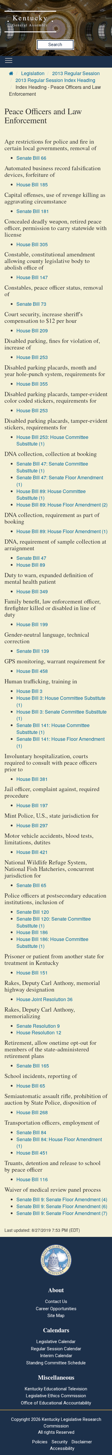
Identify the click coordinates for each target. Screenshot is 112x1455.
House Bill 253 (32, 357)
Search (55, 44)
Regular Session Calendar (56, 1348)
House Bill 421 (32, 852)
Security (59, 1442)
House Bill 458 (32, 671)
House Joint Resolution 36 (44, 999)
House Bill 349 (32, 591)
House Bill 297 (32, 825)
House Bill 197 (32, 805)
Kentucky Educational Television (56, 1389)
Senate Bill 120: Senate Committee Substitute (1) (53, 922)
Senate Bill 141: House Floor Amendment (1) (60, 742)
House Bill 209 (32, 330)
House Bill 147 (32, 277)
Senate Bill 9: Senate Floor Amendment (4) (61, 1199)
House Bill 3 (29, 691)
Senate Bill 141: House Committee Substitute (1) (53, 728)
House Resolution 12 (38, 1032)
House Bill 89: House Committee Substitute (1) (51, 494)
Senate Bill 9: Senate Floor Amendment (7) (61, 1213)
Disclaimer (82, 1442)
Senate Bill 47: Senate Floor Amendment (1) (59, 481)
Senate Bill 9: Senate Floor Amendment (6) (61, 1206)
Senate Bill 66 (31, 157)
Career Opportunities (56, 1308)
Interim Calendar (56, 1355)
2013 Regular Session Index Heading (55, 80)
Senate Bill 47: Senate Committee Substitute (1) (52, 467)
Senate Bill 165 (32, 1065)
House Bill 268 (32, 1112)
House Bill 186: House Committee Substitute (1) (52, 942)
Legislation (33, 73)
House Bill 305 (32, 244)
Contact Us (56, 1301)
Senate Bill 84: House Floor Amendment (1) (59, 1143)
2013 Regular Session (76, 73)
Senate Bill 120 (32, 911)
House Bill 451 (32, 1152)
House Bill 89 (30, 564)
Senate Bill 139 (32, 650)
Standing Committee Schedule (56, 1363)
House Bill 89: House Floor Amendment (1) (62, 531)
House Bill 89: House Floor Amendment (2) (62, 504)
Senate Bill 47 (31, 557)
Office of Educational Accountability (56, 1403)
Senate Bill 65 (31, 885)
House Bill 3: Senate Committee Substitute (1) (61, 715)
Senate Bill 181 (32, 211)
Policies (39, 1442)
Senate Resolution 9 (38, 1025)
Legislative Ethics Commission (56, 1395)
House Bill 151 (32, 972)
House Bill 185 (32, 184)
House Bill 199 (32, 624)
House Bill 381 (32, 779)
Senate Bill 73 (31, 303)
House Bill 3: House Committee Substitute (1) (60, 701)
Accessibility (62, 1448)
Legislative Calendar (56, 1341)
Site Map (56, 1315)
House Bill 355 (32, 383)
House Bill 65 (30, 1085)
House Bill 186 (32, 932)
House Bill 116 (32, 1179)
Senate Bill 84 (31, 1132)
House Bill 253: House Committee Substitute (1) (52, 440)
